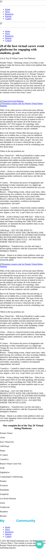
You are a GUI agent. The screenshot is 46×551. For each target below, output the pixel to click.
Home (7, 9)
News (7, 12)
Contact (8, 19)
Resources (9, 14)
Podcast (8, 16)
